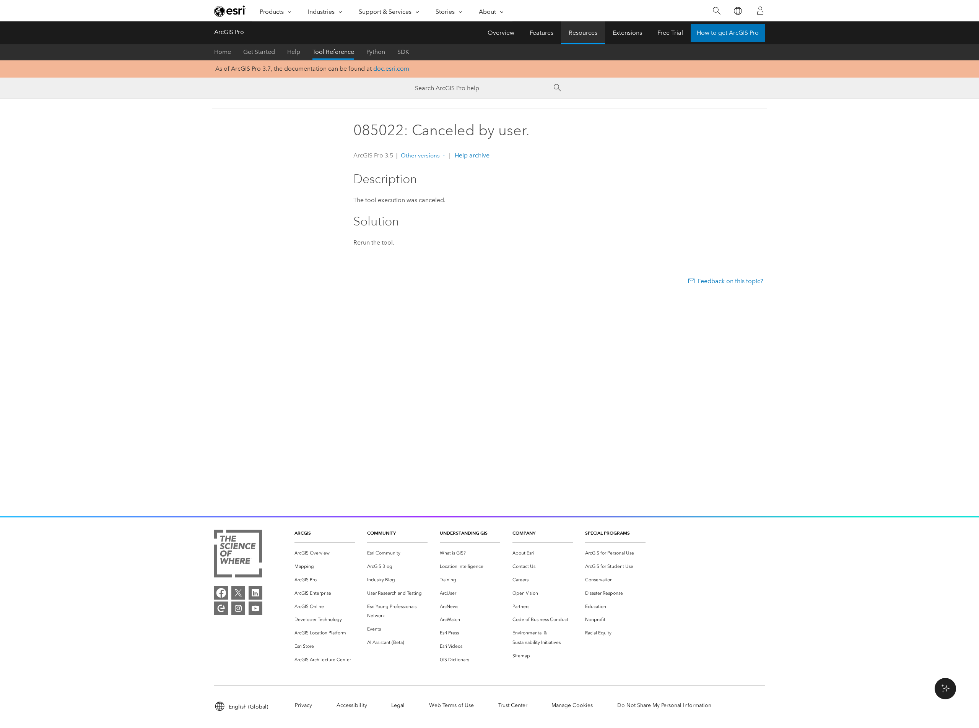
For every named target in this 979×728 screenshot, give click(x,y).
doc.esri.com (391, 68)
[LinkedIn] (255, 593)
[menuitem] (324, 553)
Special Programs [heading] (607, 533)
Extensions (627, 32)
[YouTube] (255, 608)
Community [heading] (381, 533)
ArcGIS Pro (229, 32)
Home (222, 51)
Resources (583, 32)
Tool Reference (333, 51)
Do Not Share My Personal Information (664, 705)
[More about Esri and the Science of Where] (238, 555)
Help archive (471, 155)
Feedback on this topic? (730, 281)
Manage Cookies (572, 705)
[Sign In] (760, 11)
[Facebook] (221, 593)
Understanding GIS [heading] (464, 533)
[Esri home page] (230, 11)
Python (375, 51)
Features (541, 32)
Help (293, 51)
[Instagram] (238, 608)
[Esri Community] (221, 608)
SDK (403, 51)
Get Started (259, 51)
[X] (238, 593)
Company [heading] (523, 533)
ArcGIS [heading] (302, 533)
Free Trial (670, 32)
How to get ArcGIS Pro (728, 32)
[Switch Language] (737, 10)
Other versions (420, 155)
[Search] (716, 10)
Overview (501, 32)
